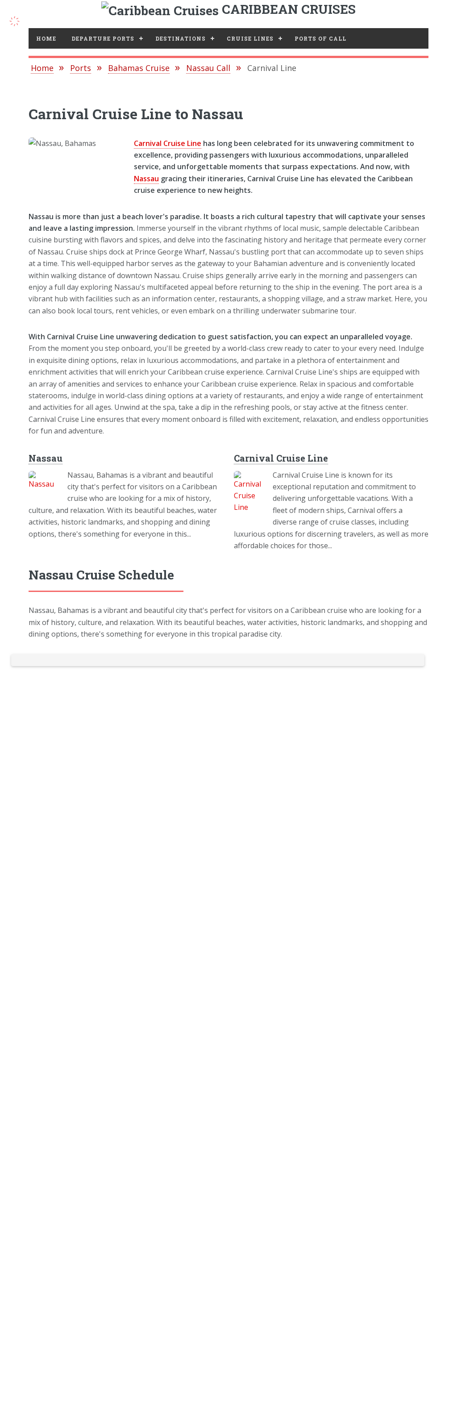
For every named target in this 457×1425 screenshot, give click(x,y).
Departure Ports (102, 38)
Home (46, 38)
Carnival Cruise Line (167, 143)
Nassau (146, 178)
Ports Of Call (320, 38)
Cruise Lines (250, 38)
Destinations (180, 38)
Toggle (19, 20)
